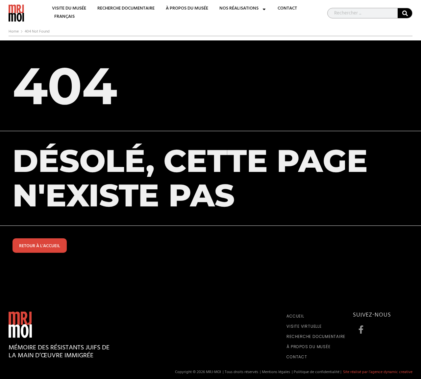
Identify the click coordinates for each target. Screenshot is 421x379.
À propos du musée (187, 9)
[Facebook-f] (361, 329)
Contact (287, 9)
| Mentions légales (275, 372)
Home (14, 32)
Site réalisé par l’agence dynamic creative (377, 372)
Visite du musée (69, 9)
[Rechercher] (405, 13)
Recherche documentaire (126, 9)
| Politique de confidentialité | (316, 372)
